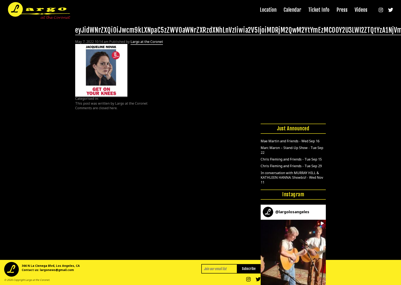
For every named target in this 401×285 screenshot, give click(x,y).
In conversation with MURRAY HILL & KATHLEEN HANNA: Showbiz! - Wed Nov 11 (292, 178)
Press (342, 10)
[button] (293, 252)
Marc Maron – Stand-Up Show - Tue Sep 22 (292, 150)
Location (268, 10)
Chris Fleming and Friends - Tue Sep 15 (291, 159)
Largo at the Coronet (147, 41)
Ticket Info (318, 10)
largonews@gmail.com (57, 270)
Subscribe (249, 269)
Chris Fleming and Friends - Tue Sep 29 (291, 166)
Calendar (292, 10)
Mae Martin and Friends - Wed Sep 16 (290, 141)
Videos (361, 10)
